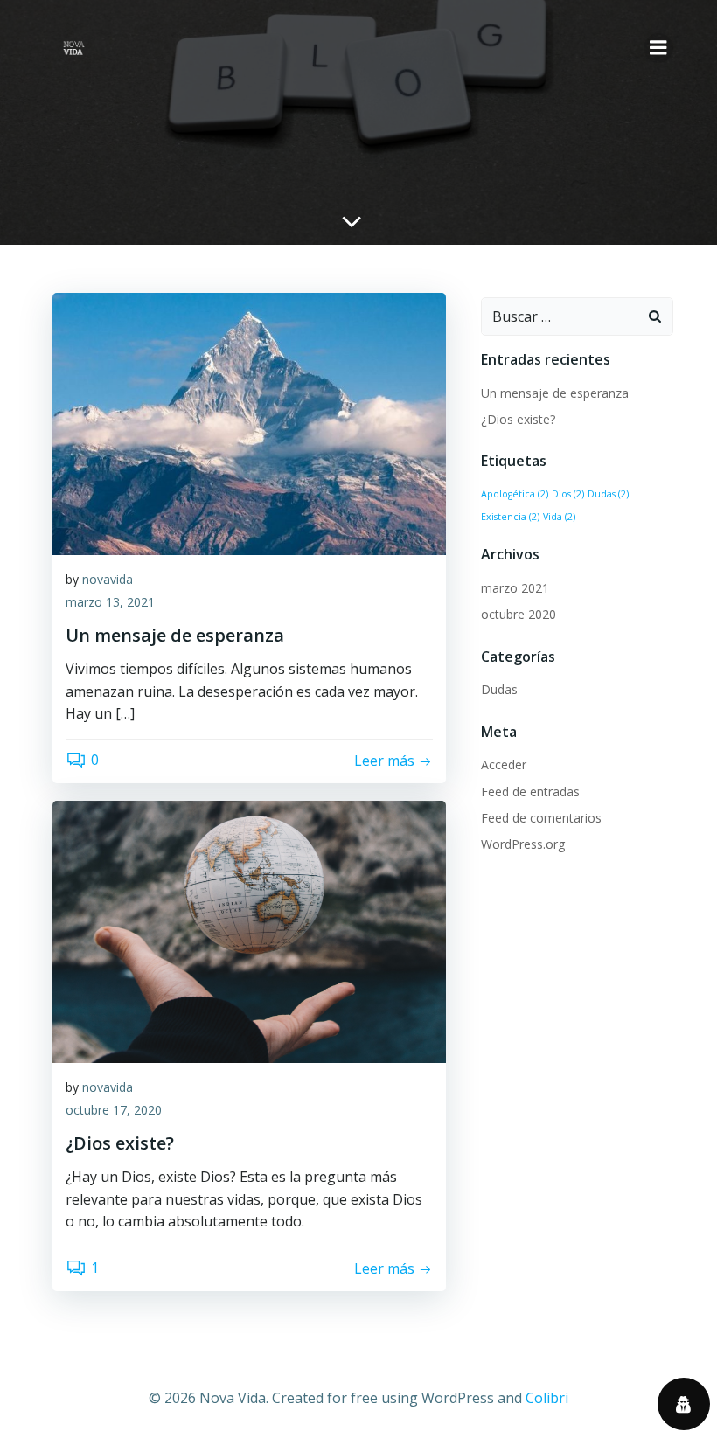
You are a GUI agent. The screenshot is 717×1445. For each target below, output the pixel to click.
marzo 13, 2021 (110, 602)
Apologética (514, 494)
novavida (107, 579)
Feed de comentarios (541, 817)
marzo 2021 (515, 588)
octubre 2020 (518, 614)
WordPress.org (523, 844)
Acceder (503, 764)
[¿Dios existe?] (249, 930)
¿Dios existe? (518, 419)
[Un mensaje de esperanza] (249, 422)
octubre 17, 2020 (114, 1109)
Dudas (608, 494)
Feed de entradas (530, 791)
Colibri (547, 1397)
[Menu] (658, 48)
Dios (568, 494)
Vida (559, 517)
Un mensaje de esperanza (555, 393)
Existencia (510, 517)
